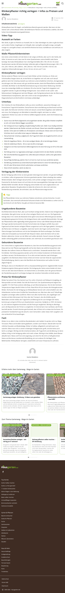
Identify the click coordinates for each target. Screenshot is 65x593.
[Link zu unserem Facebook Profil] (3, 472)
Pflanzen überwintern (7, 539)
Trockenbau (4, 571)
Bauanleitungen (5, 560)
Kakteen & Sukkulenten (7, 530)
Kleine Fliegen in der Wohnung (10, 491)
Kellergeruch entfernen (8, 494)
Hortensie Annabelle (7, 506)
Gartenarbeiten (8, 7)
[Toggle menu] (2, 3)
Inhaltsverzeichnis (13, 24)
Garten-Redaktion (12, 19)
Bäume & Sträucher (6, 516)
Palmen (3, 536)
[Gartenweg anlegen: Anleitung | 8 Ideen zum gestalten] (23, 384)
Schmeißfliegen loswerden (8, 500)
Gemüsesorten (5, 524)
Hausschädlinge (5, 551)
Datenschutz (5, 579)
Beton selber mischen (7, 497)
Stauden (3, 541)
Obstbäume (4, 533)
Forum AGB (5, 582)
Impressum (5, 586)
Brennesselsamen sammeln (9, 503)
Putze (2, 569)
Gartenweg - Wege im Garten (20, 7)
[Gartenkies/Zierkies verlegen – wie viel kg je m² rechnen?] (15, 430)
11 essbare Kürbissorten (8, 488)
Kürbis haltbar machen (7, 483)
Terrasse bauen (5, 563)
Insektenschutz (5, 557)
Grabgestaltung (5, 554)
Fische (3, 521)
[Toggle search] (62, 3)
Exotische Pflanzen (6, 518)
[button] (28, 457)
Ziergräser (4, 527)
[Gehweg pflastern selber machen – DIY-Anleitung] (44, 430)
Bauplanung (4, 566)
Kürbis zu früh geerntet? (8, 486)
